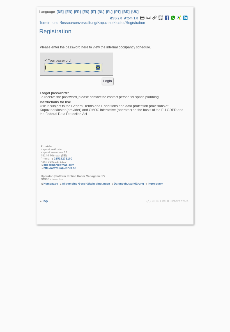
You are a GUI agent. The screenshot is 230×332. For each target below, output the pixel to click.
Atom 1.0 (131, 18)
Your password (59, 60)
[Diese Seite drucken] (142, 19)
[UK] (135, 12)
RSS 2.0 (116, 18)
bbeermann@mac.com (58, 164)
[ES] (85, 12)
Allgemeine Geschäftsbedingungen (86, 183)
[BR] (126, 12)
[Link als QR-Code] (161, 19)
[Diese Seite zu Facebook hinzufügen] (167, 19)
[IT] (93, 12)
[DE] (60, 12)
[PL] (109, 12)
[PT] (117, 12)
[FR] (77, 12)
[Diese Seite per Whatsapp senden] (173, 19)
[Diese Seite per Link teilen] (154, 19)
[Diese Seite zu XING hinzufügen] (179, 19)
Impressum (155, 183)
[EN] (68, 12)
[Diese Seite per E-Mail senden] (148, 19)
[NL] (101, 12)
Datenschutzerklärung (129, 183)
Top (45, 201)
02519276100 (63, 158)
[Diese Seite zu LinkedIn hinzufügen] (185, 19)
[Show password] (98, 67)
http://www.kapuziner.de (59, 167)
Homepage (50, 183)
